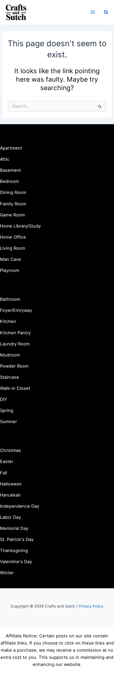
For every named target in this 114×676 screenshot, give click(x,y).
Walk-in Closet (15, 388)
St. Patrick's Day (17, 539)
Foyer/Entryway (16, 310)
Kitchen (8, 321)
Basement (10, 170)
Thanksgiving (14, 550)
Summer (8, 421)
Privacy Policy (91, 606)
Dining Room (13, 192)
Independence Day (19, 506)
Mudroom (10, 355)
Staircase (9, 377)
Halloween (11, 484)
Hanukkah (10, 495)
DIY (3, 399)
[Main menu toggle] (93, 12)
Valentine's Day (16, 561)
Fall (3, 472)
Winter (7, 572)
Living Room (12, 248)
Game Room (12, 214)
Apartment (11, 148)
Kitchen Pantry (15, 332)
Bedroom (9, 181)
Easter (6, 461)
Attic (4, 159)
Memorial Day (14, 528)
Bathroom (10, 299)
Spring (6, 410)
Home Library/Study (20, 226)
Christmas (10, 450)
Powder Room (14, 366)
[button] (106, 12)
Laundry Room (15, 343)
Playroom (9, 270)
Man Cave (10, 259)
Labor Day (10, 517)
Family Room (13, 203)
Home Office (13, 237)
